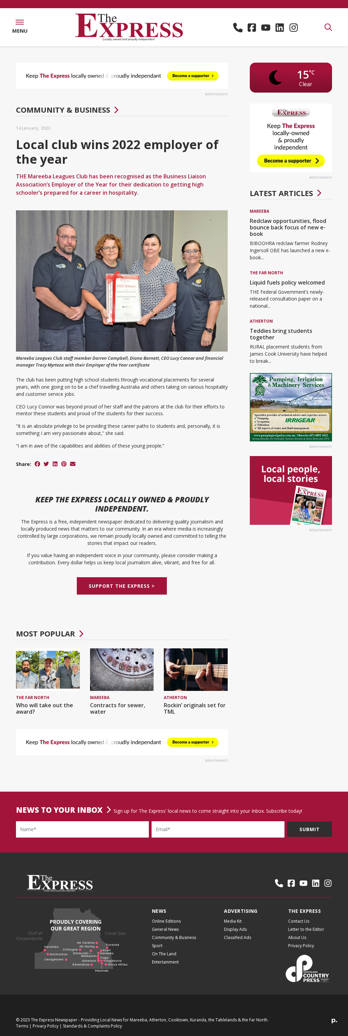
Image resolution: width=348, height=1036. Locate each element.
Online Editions (166, 921)
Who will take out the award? (44, 708)
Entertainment (165, 962)
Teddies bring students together (281, 334)
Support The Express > (122, 586)
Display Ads (235, 929)
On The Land (164, 954)
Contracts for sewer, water (117, 708)
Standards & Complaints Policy (92, 1026)
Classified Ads (237, 937)
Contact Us (298, 921)
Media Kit (233, 921)
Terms (22, 1026)
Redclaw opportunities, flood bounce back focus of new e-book (288, 227)
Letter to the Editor (306, 929)
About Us (297, 937)
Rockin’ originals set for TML (195, 708)
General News (165, 929)
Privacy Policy (301, 946)
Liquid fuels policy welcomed (287, 282)
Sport (157, 946)
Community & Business (63, 109)
